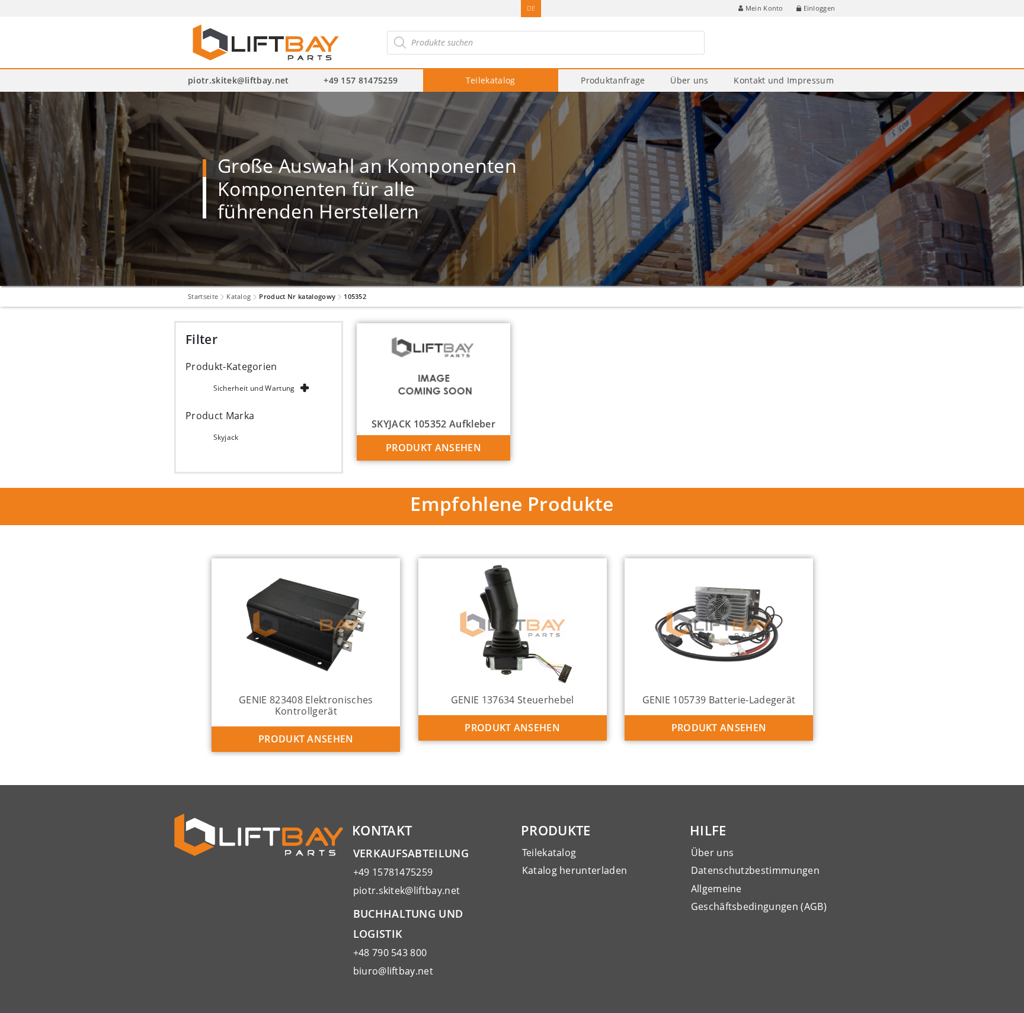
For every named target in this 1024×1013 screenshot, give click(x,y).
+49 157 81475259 (361, 80)
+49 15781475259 (393, 872)
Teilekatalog (491, 80)
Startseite (203, 296)
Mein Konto (764, 8)
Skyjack (226, 437)
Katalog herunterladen (575, 870)
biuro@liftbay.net (393, 970)
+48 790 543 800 (390, 952)
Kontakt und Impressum (784, 80)
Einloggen (820, 8)
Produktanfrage (613, 80)
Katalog (238, 296)
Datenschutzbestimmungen (755, 870)
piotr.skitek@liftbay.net (238, 80)
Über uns (689, 80)
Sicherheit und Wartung (254, 388)
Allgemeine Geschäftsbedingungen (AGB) (759, 897)
